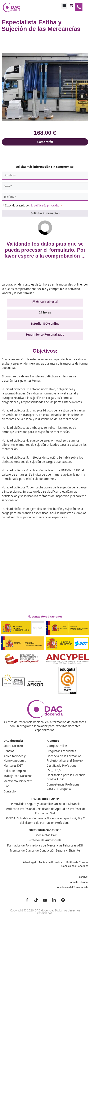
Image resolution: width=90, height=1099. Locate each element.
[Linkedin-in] (54, 900)
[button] (64, 6)
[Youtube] (45, 900)
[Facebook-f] (27, 900)
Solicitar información (45, 213)
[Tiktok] (36, 900)
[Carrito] (71, 5)
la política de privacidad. (45, 205)
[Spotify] (63, 900)
